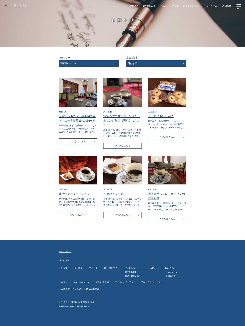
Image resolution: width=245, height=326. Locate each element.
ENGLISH (226, 6)
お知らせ (154, 268)
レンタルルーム (209, 6)
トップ (64, 268)
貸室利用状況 (130, 272)
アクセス (93, 268)
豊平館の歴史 (149, 6)
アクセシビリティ (124, 282)
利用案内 (134, 6)
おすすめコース (190, 6)
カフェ (176, 6)
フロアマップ (171, 272)
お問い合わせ (102, 282)
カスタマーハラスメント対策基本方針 (80, 289)
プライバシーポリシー (151, 282)
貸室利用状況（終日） (134, 276)
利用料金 (78, 268)
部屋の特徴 (170, 276)
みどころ (164, 6)
